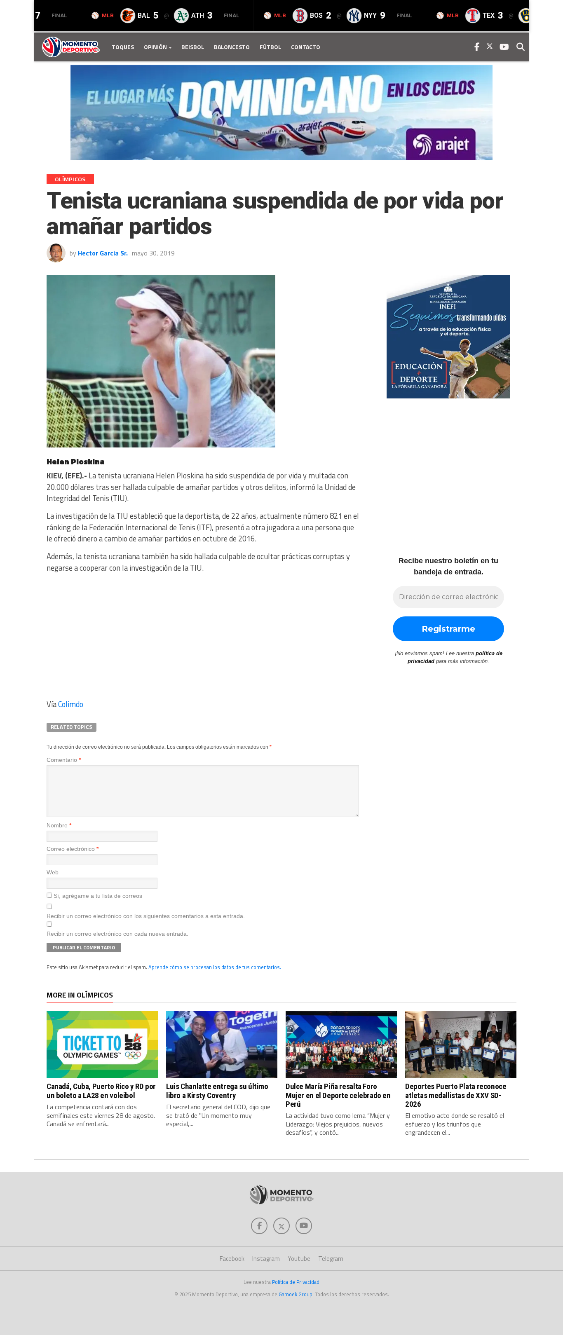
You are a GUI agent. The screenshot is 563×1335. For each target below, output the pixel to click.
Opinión (155, 46)
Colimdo (70, 704)
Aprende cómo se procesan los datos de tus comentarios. (214, 967)
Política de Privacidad (295, 1282)
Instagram (266, 1258)
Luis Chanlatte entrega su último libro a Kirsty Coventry (217, 1091)
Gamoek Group (295, 1294)
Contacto (305, 46)
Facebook (232, 1258)
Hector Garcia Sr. (103, 253)
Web (53, 872)
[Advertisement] (203, 638)
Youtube (299, 1258)
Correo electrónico (73, 849)
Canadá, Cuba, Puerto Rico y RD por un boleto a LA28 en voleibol (101, 1091)
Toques (123, 46)
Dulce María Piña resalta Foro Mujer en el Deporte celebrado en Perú (338, 1095)
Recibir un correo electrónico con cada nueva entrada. (117, 933)
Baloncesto (232, 46)
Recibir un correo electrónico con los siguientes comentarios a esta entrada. (146, 916)
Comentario (64, 759)
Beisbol (192, 46)
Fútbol (270, 46)
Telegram (330, 1258)
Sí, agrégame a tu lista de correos (97, 895)
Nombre (59, 825)
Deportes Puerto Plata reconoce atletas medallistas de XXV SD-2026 (455, 1095)
